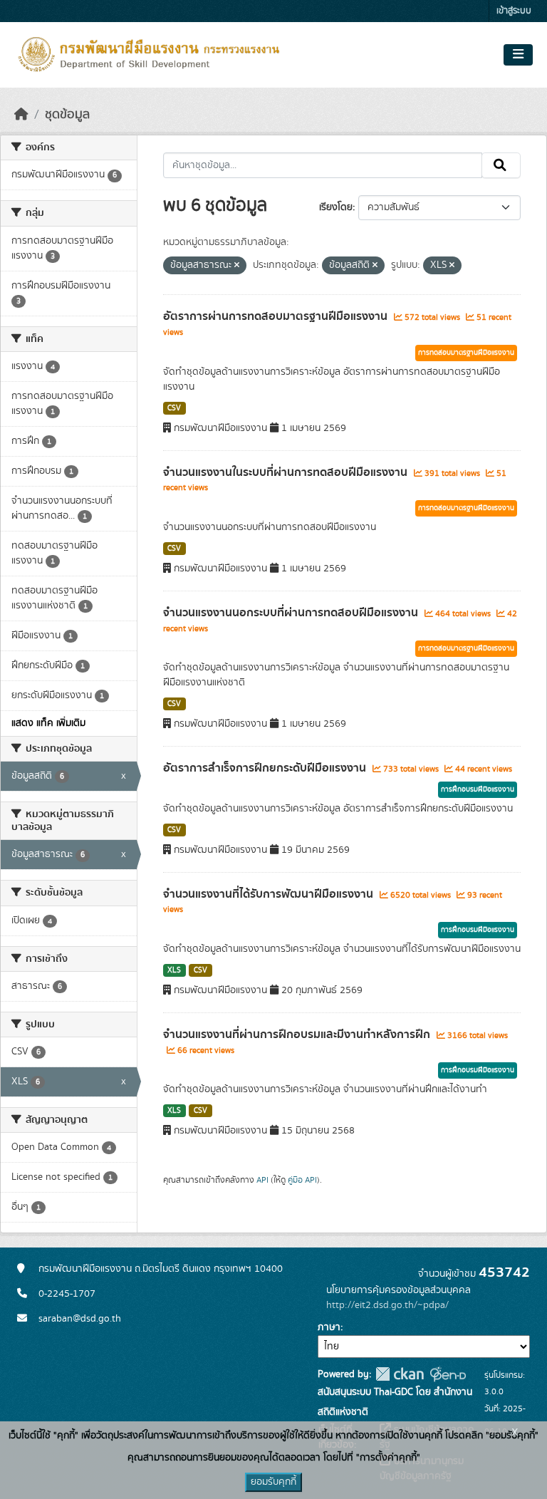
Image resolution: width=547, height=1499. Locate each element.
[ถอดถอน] (236, 265)
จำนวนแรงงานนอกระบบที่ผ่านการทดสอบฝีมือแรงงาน (292, 612)
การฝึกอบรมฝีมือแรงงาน (477, 789)
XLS (174, 970)
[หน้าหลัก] (21, 114)
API (262, 1179)
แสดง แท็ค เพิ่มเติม (48, 723)
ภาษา (329, 1327)
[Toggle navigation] (518, 55)
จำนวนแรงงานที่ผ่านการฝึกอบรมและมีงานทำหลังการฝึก (298, 1034)
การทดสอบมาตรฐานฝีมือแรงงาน (466, 353)
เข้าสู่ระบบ (513, 11)
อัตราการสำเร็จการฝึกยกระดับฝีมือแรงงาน (266, 768)
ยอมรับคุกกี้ (273, 1482)
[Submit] (501, 165)
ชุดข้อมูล (67, 114)
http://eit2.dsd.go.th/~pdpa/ (387, 1305)
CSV (174, 408)
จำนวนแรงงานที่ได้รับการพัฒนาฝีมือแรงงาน (269, 894)
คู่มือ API (302, 1179)
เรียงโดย (336, 207)
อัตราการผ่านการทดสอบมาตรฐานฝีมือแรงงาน (276, 316)
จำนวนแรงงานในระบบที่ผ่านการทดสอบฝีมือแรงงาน (286, 472)
